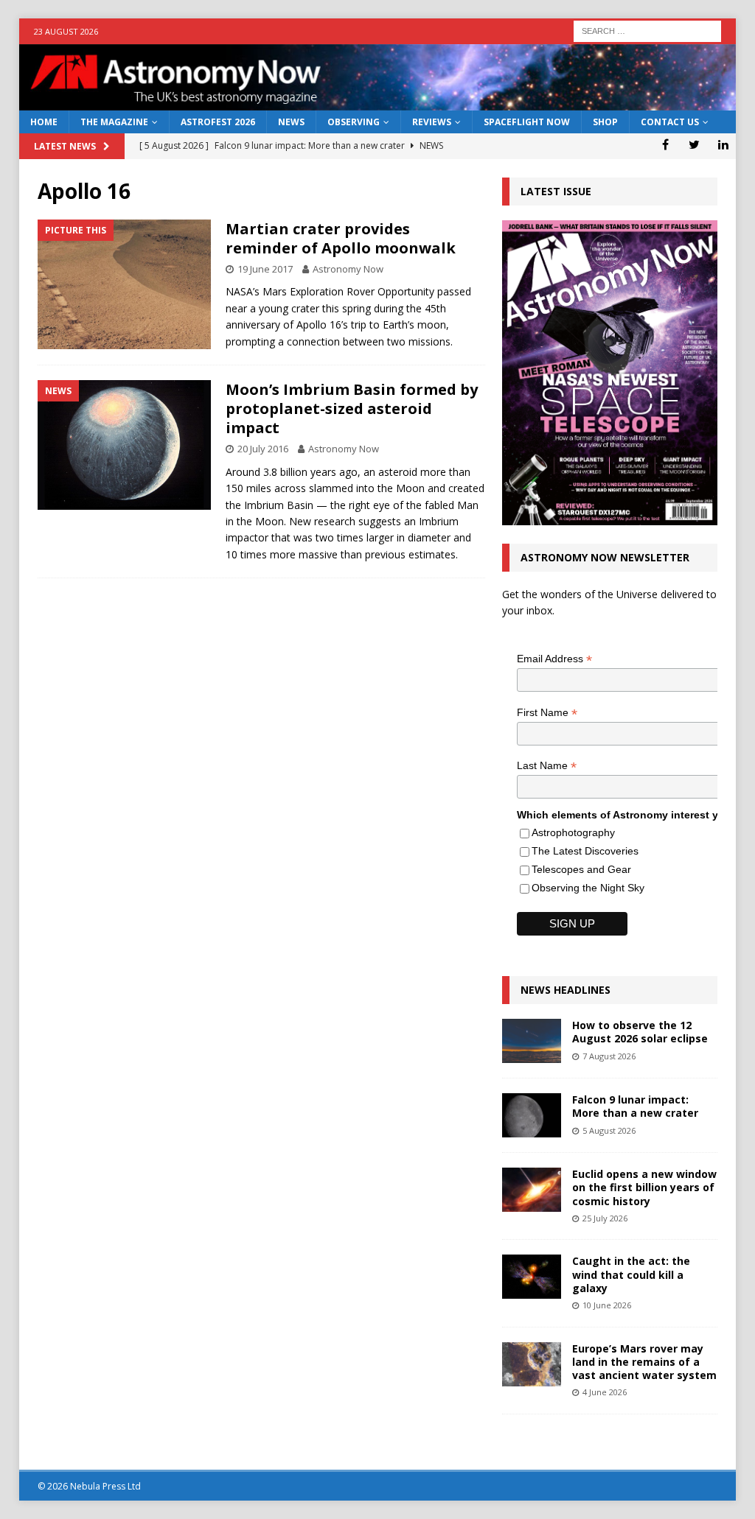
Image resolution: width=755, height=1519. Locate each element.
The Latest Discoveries (585, 851)
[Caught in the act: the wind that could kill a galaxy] (531, 1277)
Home (44, 122)
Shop (605, 122)
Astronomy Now (348, 269)
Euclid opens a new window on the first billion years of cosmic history (644, 1187)
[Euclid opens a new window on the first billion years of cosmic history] (531, 1190)
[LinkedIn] (723, 144)
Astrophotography (573, 832)
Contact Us (670, 122)
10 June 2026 (606, 1305)
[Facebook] (665, 144)
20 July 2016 (262, 448)
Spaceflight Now (527, 122)
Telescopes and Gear (581, 869)
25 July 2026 (604, 1218)
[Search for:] (647, 30)
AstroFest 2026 (218, 122)
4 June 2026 (604, 1391)
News (291, 122)
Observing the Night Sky (588, 888)
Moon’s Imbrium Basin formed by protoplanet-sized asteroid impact (352, 408)
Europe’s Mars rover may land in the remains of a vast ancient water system (644, 1361)
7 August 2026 (609, 1056)
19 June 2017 (265, 269)
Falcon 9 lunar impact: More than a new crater (635, 1106)
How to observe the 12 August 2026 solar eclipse (640, 1031)
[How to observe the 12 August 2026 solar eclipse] (531, 1041)
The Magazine (114, 122)
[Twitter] (694, 144)
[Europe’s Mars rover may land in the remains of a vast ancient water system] (531, 1364)
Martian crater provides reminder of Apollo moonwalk (341, 238)
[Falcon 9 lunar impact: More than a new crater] (531, 1115)
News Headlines (565, 990)
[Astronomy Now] (378, 102)
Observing (353, 122)
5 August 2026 (609, 1130)
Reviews (431, 122)
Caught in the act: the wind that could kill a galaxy (631, 1274)
